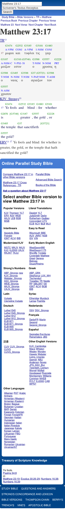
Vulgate (8, 298)
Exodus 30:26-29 (30, 479)
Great (32, 258)
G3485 (14, 73)
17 (2, 107)
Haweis (33, 354)
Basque (15, 404)
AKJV (7, 218)
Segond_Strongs (37, 325)
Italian (19, 423)
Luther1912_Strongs (14, 318)
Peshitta (41, 301)
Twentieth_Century (39, 368)
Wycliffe (33, 253)
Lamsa (32, 301)
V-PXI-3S (19, 63)
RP (31, 284)
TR (2, 40)
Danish (13, 409)
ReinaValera (35, 337)
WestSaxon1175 (37, 250)
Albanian (8, 393)
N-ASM (5, 90)
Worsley (42, 351)
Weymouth (34, 233)
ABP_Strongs (11, 273)
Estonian (19, 412)
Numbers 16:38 (49, 479)
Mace (32, 349)
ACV (37, 224)
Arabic (22, 393)
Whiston (40, 349)
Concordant (35, 221)
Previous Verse (47, 20)
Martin (42, 320)
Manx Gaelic (10, 439)
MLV (48, 224)
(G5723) (40, 73)
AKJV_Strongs (11, 286)
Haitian (17, 417)
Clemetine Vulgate (13, 301)
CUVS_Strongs (12, 352)
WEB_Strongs (11, 284)
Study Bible (8, 17)
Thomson (14, 213)
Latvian (16, 431)
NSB (44, 236)
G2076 (4, 113)
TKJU (16, 253)
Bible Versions (25, 17)
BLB (43, 224)
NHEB (42, 378)
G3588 (36, 59)
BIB (19, 238)
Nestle (46, 281)
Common (34, 378)
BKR (6, 409)
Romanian (9, 444)
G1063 (48, 45)
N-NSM (46, 63)
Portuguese (10, 436)
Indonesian (9, 423)
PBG (17, 434)
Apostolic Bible (39, 505)
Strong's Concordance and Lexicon (27, 494)
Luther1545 (10, 310)
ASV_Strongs (11, 281)
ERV (3, 142)
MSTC (7, 247)
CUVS (7, 349)
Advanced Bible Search (49, 179)
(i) (5, 39)
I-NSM (40, 49)
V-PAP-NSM (38, 77)
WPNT (32, 384)
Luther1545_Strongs (14, 313)
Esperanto (9, 412)
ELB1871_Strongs (13, 324)
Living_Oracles (36, 357)
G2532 (19, 45)
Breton (7, 404)
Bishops (33, 261)
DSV (31, 310)
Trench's (8, 505)
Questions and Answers (38, 488)
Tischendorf (35, 278)
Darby (44, 216)
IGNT (7, 238)
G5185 (27, 45)
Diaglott (33, 213)
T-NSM (36, 63)
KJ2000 (13, 250)
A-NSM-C (6, 63)
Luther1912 (10, 316)
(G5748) (26, 59)
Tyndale (42, 253)
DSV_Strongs (42, 310)
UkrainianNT (10, 447)
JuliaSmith (34, 216)
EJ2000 (40, 381)
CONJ (19, 49)
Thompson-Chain (37, 500)
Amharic (8, 396)
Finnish (7, 415)
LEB (13, 218)
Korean (8, 431)
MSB (6, 221)
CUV (6, 346)
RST (16, 393)
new (21, 273)
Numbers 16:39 (11, 481)
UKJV (21, 250)
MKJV (15, 247)
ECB (31, 224)
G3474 (8, 45)
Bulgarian (9, 407)
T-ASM (51, 77)
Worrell (33, 370)
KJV (6, 213)
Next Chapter (36, 24)
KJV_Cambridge (37, 346)
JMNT (38, 236)
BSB (18, 218)
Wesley (33, 351)
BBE (43, 233)
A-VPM (9, 49)
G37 (33, 73)
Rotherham (35, 218)
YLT (22, 213)
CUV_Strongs (17, 346)
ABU (40, 360)
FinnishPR (17, 415)
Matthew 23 (7, 24)
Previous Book (9, 20)
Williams (47, 376)
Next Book (50, 24)
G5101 (39, 45)
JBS (45, 337)
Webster (42, 354)
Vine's (21, 505)
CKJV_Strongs (11, 289)
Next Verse (21, 24)
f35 (45, 284)
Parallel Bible (43, 174)
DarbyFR (33, 320)
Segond (33, 322)
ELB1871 (9, 321)
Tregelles (34, 281)
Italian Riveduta (12, 425)
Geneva (40, 258)
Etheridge (34, 298)
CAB (47, 381)
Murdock (44, 298)
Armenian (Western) (14, 398)
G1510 (17, 59)
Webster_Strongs (13, 278)
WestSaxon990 (37, 247)
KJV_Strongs (9, 98)
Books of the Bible (46, 185)
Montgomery (35, 376)
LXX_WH (46, 276)
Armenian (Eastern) (14, 401)
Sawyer (33, 360)
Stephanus (34, 276)
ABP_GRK (34, 273)
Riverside (46, 373)
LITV (44, 221)
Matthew (45, 256)
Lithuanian (9, 434)
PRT (56, 63)
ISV (31, 238)
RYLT (32, 381)
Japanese (9, 428)
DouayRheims (36, 264)
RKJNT (8, 253)
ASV (12, 216)
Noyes (43, 362)
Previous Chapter (28, 20)
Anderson (34, 362)
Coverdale (34, 256)
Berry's (57, 500)
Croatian (19, 407)
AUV (31, 236)
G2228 (58, 59)
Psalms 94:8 (10, 473)
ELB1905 (9, 326)
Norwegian (9, 442)
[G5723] (44, 123)
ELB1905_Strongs (13, 329)
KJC (6, 250)
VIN (36, 238)
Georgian (8, 417)
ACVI (13, 238)
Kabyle (18, 428)
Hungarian (9, 420)
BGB (44, 286)
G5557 (46, 59)
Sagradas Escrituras (39, 334)
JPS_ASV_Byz (37, 365)
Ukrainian (20, 444)
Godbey (45, 218)
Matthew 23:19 (11, 479)
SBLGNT (38, 284)
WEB (18, 216)
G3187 (4, 59)
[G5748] (14, 113)
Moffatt (40, 370)
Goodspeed (35, 373)
